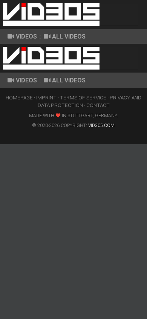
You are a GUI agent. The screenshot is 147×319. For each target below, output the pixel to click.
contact (98, 105)
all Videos (69, 36)
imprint (46, 97)
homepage (19, 97)
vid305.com (101, 125)
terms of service (83, 97)
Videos (26, 36)
